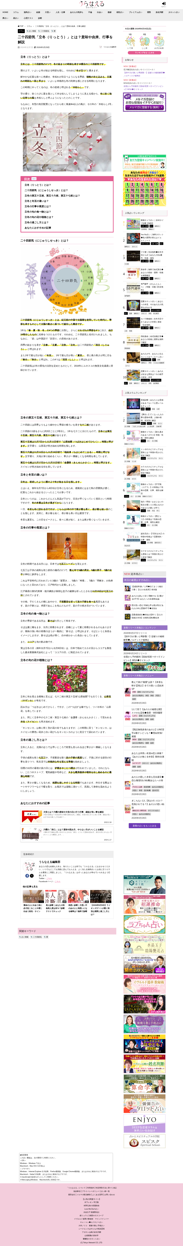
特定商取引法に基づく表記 (106, 1188)
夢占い (5, 18)
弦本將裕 (144, 229)
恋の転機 (147, 790)
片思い (48, 12)
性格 (130, 330)
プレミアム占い (135, 12)
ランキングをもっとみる (144, 52)
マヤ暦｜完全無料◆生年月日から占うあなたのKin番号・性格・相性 (152, 255)
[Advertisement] (67, 393)
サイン (160, 423)
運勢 (149, 12)
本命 (152, 695)
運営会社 (71, 1194)
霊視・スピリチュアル (145, 692)
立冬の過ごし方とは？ (37, 222)
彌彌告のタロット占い (91, 1239)
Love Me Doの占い (91, 1209)
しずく (134, 716)
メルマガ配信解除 (84, 1194)
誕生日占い (158, 542)
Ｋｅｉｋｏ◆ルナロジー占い (91, 1222)
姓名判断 (159, 12)
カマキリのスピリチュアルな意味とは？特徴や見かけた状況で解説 (152, 554)
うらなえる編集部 (109, 47)
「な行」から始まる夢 (138, 426)
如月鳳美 (156, 383)
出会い (100, 12)
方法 (153, 510)
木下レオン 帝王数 (91, 1202)
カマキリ (134, 563)
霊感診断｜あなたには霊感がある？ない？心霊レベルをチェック (152, 403)
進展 (147, 719)
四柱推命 (127, 348)
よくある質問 (97, 1194)
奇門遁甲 (127, 296)
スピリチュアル (152, 458)
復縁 (109, 12)
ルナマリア (136, 763)
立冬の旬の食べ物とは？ (38, 212)
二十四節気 (44, 31)
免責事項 (76, 1191)
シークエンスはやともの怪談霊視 (92, 1229)
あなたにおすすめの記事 (38, 228)
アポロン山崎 (137, 787)
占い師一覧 (105, 1191)
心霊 (158, 409)
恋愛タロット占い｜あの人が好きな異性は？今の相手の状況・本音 (152, 374)
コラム (16, 12)
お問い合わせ (109, 1194)
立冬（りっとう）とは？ (38, 185)
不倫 (90, 12)
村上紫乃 (156, 313)
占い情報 (32, 31)
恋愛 (130, 313)
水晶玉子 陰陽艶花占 (91, 1212)
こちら (49, 878)
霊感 (153, 409)
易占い (16, 18)
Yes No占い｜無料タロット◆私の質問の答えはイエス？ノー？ (152, 237)
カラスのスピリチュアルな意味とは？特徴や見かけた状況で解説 (152, 470)
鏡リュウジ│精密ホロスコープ (91, 1215)
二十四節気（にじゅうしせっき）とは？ (46, 190)
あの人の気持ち (76, 12)
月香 (134, 692)
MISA (134, 739)
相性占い (120, 12)
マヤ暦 (127, 264)
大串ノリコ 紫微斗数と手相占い (92, 1225)
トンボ (134, 461)
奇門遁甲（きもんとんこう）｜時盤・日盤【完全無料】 (152, 287)
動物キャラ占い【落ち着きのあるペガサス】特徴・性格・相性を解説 (152, 435)
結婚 (38, 12)
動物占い (151, 229)
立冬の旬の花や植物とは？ (39, 217)
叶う (158, 510)
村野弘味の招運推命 (91, 1205)
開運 (154, 423)
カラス (134, 478)
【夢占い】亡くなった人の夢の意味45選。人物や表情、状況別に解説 (152, 417)
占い (151, 226)
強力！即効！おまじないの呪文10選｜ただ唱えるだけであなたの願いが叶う (152, 505)
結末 (134, 699)
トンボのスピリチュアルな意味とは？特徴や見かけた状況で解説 (152, 452)
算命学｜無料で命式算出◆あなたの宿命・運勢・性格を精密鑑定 (152, 272)
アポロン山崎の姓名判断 (91, 1232)
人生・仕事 (60, 12)
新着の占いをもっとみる (144, 826)
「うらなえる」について (76, 1188)
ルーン (128, 365)
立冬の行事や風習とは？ (38, 206)
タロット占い (174, 12)
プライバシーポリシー (90, 1191)
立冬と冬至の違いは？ (37, 201)
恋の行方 (155, 790)
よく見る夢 (150, 426)
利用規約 (90, 1188)
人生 (126, 330)
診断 (40, 18)
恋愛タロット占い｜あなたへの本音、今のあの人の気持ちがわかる (152, 304)
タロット (134, 246)
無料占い (27, 12)
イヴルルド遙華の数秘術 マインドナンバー (91, 1219)
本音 (150, 313)
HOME (5, 12)
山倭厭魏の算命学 (91, 1235)
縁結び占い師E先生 (139, 810)
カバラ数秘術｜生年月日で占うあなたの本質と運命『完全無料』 (152, 322)
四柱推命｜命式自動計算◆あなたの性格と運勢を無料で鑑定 (152, 339)
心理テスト (28, 18)
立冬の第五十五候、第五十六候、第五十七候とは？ (52, 195)
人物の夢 (158, 426)
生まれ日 (127, 545)
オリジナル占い (153, 810)
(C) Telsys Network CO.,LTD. (92, 1242)
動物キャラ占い (129, 444)
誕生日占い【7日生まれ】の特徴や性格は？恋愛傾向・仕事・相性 (152, 537)
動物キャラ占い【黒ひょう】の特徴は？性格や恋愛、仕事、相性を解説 (151, 519)
